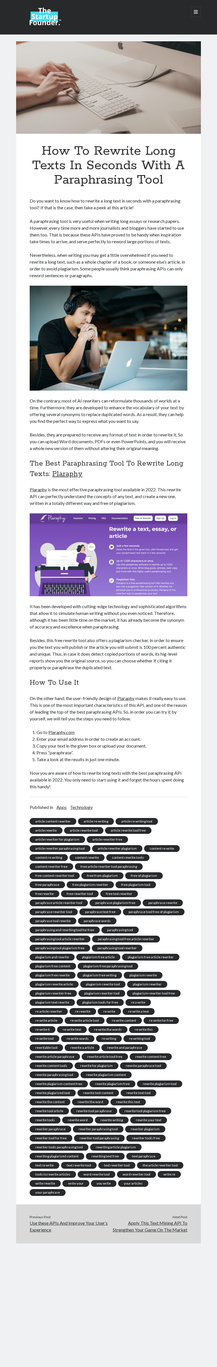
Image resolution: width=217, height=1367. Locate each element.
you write (104, 1183)
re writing (109, 1038)
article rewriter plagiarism (117, 848)
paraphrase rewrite (162, 903)
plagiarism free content (52, 966)
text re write (44, 1165)
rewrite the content (50, 1102)
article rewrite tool (84, 830)
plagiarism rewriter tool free (154, 993)
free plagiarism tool (135, 884)
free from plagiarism (102, 875)
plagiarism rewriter (147, 984)
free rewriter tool (80, 894)
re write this (144, 1029)
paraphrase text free (100, 912)
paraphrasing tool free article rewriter (126, 939)
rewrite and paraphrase (124, 1047)
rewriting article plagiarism (116, 1147)
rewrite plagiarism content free (58, 1084)
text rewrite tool (79, 1165)
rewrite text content (98, 1093)
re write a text (138, 1011)
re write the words (108, 1029)
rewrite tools (45, 1120)
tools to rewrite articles (52, 1174)
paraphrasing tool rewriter (117, 948)
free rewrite (44, 894)
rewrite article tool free (104, 1056)
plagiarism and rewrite (52, 957)
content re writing (48, 857)
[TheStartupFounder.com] (44, 23)
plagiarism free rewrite (52, 975)
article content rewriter (53, 821)
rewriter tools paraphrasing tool (59, 1147)
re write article (46, 1020)
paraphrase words (97, 921)
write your (76, 1183)
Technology (81, 807)
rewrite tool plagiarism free (145, 1111)
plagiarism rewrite (143, 975)
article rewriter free (107, 839)
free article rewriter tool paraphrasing (109, 866)
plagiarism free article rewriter (151, 957)
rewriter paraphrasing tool (98, 1129)
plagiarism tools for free (100, 1002)
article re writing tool (136, 821)
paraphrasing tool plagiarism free (59, 948)
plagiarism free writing (99, 975)
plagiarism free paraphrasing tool (108, 966)
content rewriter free (51, 866)
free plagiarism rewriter (90, 884)
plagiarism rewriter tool (102, 993)
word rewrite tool (96, 1174)
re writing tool (139, 1038)
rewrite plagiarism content (106, 1075)
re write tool (44, 1038)
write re (169, 1174)
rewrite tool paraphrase (94, 1111)
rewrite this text (128, 1102)
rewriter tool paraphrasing (99, 1138)
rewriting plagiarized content (57, 1156)
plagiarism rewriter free (53, 993)
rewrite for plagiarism (96, 1066)
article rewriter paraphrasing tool (60, 848)
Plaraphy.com (61, 732)
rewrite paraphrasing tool (54, 1075)
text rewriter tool (117, 1165)
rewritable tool (46, 1047)
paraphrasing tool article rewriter (60, 939)
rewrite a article (82, 1047)
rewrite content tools (51, 1066)
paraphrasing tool (120, 930)
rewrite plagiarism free (112, 1084)
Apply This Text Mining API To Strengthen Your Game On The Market (150, 1226)
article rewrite (46, 830)
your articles (133, 1183)
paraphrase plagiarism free (115, 903)
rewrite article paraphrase (54, 1056)
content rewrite (87, 857)
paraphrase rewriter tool (53, 912)
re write (109, 1011)
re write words (78, 1038)
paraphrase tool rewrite (53, 921)
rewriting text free (105, 1156)
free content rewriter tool (54, 875)
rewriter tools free (146, 1138)
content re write (162, 848)
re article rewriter (48, 1011)
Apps (62, 807)
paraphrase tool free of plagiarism (154, 912)
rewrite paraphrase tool (143, 1066)
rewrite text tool (138, 1093)
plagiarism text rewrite (52, 1002)
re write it (42, 1029)
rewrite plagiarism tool (160, 1084)
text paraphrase (143, 1156)
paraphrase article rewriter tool (58, 903)
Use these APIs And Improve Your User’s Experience (69, 1226)
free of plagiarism (144, 875)
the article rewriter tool (160, 1165)
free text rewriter (119, 894)
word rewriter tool (136, 1174)
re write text (72, 1029)
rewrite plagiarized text (52, 1093)
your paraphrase (47, 1192)
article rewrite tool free (128, 830)
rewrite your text (148, 1120)
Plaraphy (67, 474)
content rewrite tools (128, 857)
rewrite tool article (49, 1111)
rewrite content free (150, 1056)
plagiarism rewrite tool (103, 984)
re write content (124, 1020)
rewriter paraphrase (50, 1129)
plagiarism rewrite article (54, 984)
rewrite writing (112, 1120)
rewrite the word (90, 1102)
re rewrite (82, 1011)
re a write (138, 1002)
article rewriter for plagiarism (57, 839)
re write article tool (84, 1020)
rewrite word (78, 1120)
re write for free (161, 1020)
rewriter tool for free (51, 1138)
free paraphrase (47, 884)
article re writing (96, 821)
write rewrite (45, 1183)
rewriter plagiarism (145, 1129)
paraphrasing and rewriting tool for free (64, 930)
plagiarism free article (98, 957)
